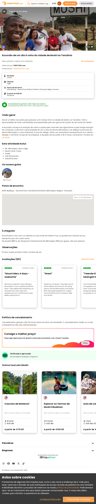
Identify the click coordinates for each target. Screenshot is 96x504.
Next (92, 29)
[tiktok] (23, 463)
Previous (4, 29)
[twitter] (18, 463)
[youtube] (13, 463)
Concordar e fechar (78, 499)
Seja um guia (70, 3)
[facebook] (8, 463)
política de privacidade (67, 487)
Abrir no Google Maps (82, 197)
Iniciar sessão (86, 3)
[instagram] (3, 463)
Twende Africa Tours (21, 69)
